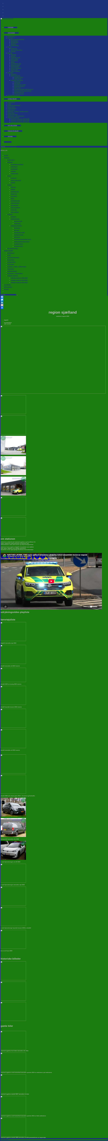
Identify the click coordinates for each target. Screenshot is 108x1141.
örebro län (14, 210)
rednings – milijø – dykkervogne (16, 266)
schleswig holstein (16, 225)
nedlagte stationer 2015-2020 (19, 280)
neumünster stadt (19, 232)
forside (6, 155)
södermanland (15, 203)
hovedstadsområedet (17, 164)
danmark (10, 162)
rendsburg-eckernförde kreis (22, 239)
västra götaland (15, 207)
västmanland (14, 205)
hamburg (13, 216)
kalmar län (14, 194)
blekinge (13, 187)
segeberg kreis (18, 244)
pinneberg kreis (18, 235)
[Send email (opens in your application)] (7, 12)
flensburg (17, 228)
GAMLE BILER (8, 250)
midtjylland (14, 166)
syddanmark (14, 173)
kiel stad (16, 230)
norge (9, 176)
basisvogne (10, 259)
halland (13, 189)
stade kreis (17, 223)
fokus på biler (8, 287)
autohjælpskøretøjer (13, 257)
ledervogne (10, 264)
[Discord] (7, 15)
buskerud (13, 178)
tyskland (9, 214)
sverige (9, 185)
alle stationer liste (12, 248)
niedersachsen (15, 219)
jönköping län (15, 191)
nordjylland (14, 169)
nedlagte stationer (12, 275)
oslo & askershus (16, 180)
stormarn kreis (18, 246)
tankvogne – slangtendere (15, 273)
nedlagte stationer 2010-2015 (19, 282)
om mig (6, 289)
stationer (6, 157)
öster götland (15, 212)
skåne (12, 198)
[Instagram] (7, 5)
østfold (13, 182)
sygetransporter (12, 271)
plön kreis (17, 237)
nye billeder (7, 284)
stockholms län (15, 200)
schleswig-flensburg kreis (21, 241)
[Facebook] (7, 2)
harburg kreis (18, 221)
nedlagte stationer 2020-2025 (19, 278)
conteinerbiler (11, 262)
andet (9, 255)
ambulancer (10, 253)
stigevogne (10, 269)
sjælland (13, 171)
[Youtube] (7, 9)
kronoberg (14, 196)
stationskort (11, 160)
